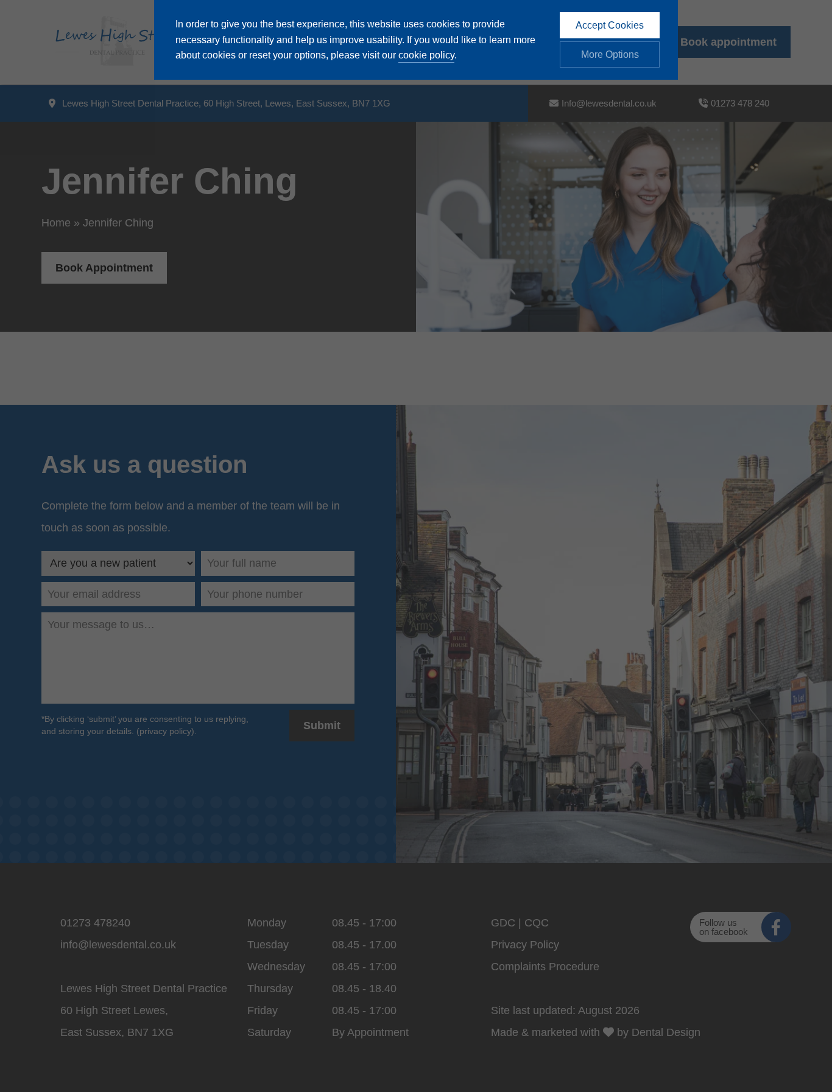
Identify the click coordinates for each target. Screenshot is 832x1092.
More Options (610, 54)
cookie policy (426, 55)
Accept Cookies (610, 25)
